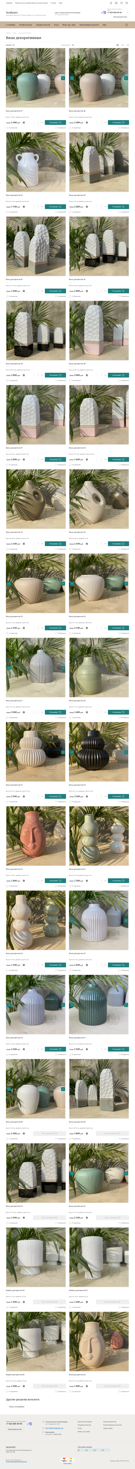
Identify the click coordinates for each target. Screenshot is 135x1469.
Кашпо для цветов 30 (15, 1290)
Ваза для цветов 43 (77, 195)
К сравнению (13, 128)
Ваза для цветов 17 (77, 1038)
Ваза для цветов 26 (77, 701)
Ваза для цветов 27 (14, 701)
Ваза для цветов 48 (14, 1122)
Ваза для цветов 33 (14, 616)
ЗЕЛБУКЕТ (11, 1447)
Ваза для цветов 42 (14, 279)
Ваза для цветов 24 (77, 785)
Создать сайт (114, 1461)
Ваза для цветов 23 (14, 869)
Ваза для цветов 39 (14, 1206)
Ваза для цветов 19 (77, 953)
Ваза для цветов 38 (77, 364)
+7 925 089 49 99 (114, 12)
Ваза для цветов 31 (77, 1206)
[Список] (122, 45)
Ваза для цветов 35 (14, 532)
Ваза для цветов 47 (14, 111)
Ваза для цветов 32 (77, 616)
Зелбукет (12, 12)
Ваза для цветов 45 (14, 195)
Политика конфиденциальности (16, 1461)
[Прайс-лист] (127, 45)
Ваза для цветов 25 (14, 785)
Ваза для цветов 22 (77, 1375)
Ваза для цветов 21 (77, 869)
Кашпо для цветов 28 (15, 1375)
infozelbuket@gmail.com (54, 1428)
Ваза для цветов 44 (77, 1122)
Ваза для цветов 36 (77, 448)
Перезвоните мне (120, 17)
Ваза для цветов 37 (14, 448)
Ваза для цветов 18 (14, 1038)
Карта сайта (67, 1463)
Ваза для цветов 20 (14, 953)
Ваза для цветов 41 (77, 279)
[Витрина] (117, 45)
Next (63, 78)
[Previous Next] (36, 78)
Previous (9, 78)
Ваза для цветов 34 (77, 532)
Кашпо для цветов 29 (78, 1290)
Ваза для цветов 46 (77, 111)
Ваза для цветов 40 (14, 364)
